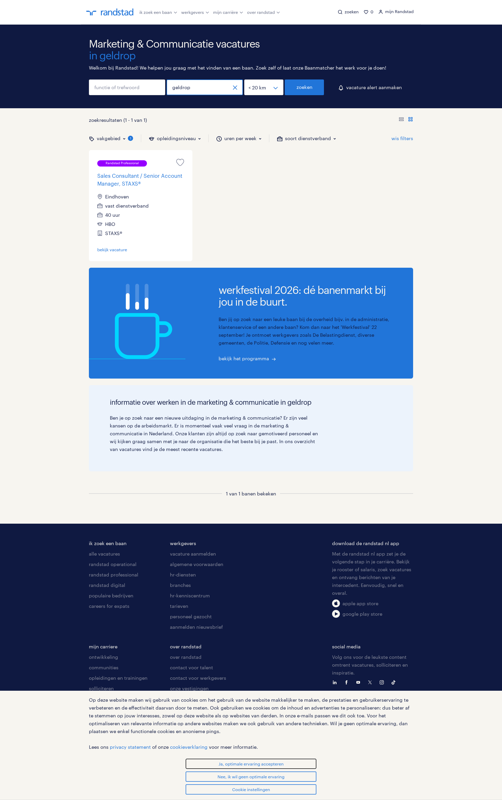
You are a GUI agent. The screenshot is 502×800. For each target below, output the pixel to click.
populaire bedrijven (111, 595)
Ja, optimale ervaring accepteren (251, 763)
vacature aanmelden (193, 554)
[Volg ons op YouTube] (359, 681)
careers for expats (109, 606)
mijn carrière (225, 12)
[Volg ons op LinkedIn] (336, 681)
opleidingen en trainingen (118, 678)
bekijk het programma (244, 358)
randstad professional (113, 575)
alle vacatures (104, 554)
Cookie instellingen (251, 789)
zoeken (304, 87)
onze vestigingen (189, 688)
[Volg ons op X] (371, 681)
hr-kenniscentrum (190, 595)
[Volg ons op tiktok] (395, 681)
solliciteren (101, 688)
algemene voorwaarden (196, 564)
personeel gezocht (191, 616)
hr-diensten (183, 575)
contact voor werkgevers (198, 678)
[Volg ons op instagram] (383, 681)
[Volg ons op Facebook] (348, 681)
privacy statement (130, 747)
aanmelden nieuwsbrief (196, 627)
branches (180, 585)
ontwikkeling (103, 657)
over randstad (261, 12)
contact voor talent (191, 667)
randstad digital (107, 585)
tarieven (179, 606)
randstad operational (112, 564)
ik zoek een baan (155, 12)
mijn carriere (103, 646)
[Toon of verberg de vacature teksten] (406, 120)
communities (103, 667)
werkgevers (192, 12)
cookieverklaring (189, 747)
